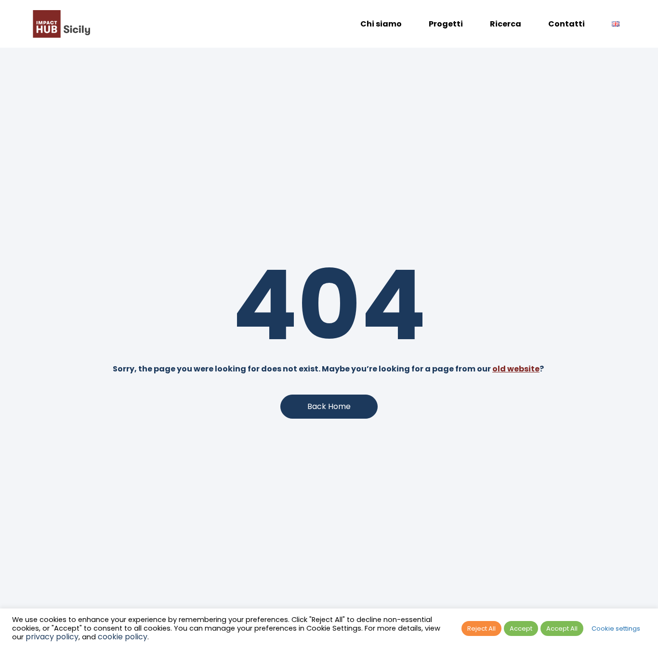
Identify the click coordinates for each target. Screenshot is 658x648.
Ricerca (505, 23)
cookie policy (122, 636)
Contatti (566, 23)
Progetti (446, 23)
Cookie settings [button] (616, 628)
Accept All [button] (562, 628)
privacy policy (52, 636)
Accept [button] (521, 628)
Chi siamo (381, 23)
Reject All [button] (481, 628)
